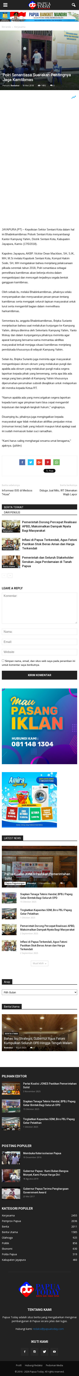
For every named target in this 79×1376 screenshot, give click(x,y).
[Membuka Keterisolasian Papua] (11, 1157)
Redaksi (15, 85)
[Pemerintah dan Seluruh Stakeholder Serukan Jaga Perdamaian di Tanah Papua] (11, 561)
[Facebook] (24, 1352)
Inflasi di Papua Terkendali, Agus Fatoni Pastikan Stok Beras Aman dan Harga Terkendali (49, 544)
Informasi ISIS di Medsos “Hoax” (17, 492)
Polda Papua (9, 1254)
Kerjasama (7, 531)
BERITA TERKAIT (14, 507)
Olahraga (7, 1237)
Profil (18, 1365)
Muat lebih (38, 963)
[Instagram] (34, 1352)
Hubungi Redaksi (33, 1365)
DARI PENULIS (12, 512)
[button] (74, 5)
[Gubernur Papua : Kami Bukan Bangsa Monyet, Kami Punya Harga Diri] (11, 1175)
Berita (5, 1226)
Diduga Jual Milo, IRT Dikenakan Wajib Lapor (58, 492)
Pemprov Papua (11, 1221)
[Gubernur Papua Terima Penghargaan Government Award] (11, 1193)
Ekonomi (7, 1248)
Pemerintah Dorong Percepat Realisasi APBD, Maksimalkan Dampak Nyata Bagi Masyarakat (49, 526)
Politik (5, 1243)
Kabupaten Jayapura (14, 1260)
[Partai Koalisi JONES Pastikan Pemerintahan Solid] (39, 867)
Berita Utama (9, 566)
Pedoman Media (54, 1365)
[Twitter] (44, 1352)
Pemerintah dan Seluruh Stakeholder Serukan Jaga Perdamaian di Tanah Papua (48, 562)
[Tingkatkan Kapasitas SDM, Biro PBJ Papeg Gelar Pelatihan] (9, 913)
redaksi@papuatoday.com (48, 1329)
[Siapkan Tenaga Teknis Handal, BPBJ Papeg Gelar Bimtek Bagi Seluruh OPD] (9, 897)
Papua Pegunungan (15, 883)
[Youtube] (54, 1352)
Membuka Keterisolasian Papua (42, 1153)
